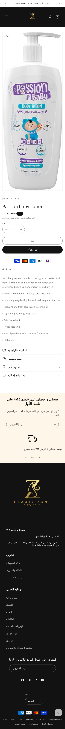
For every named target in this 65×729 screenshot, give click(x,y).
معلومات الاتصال (47, 724)
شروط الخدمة (20, 724)
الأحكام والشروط (14, 570)
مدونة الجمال (12, 633)
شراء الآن (32, 249)
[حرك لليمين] (39, 457)
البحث (9, 612)
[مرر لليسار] (25, 457)
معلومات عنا (12, 597)
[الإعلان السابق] (5, 3)
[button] (6, 16)
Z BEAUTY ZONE (15, 719)
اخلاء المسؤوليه (13, 563)
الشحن (12, 218)
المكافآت (10, 619)
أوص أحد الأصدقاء (14, 626)
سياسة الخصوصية (14, 577)
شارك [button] (8, 268)
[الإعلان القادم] (59, 3)
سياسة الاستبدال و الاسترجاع (36, 719)
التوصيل (10, 640)
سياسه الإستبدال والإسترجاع (19, 648)
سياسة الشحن (33, 724)
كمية (4, 223)
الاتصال (9, 604)
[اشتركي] (55, 424)
